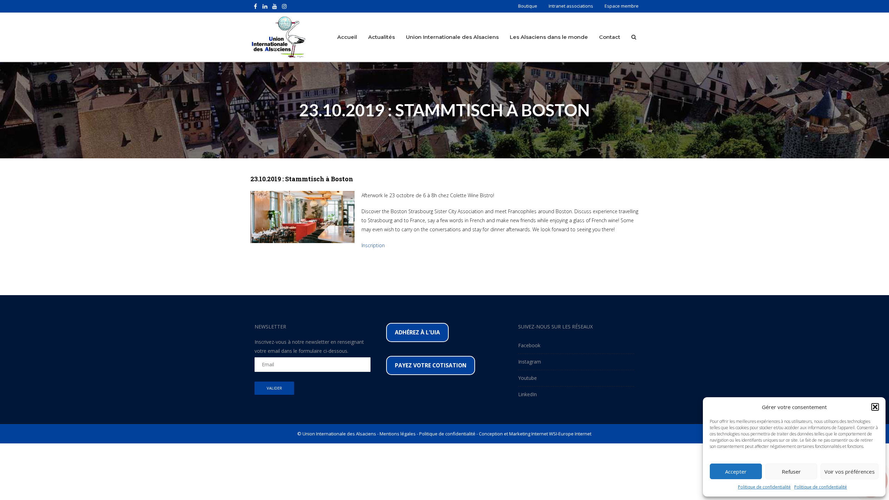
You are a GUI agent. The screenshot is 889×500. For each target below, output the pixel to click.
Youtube (527, 378)
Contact (609, 37)
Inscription (373, 245)
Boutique (527, 6)
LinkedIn (527, 394)
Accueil (347, 37)
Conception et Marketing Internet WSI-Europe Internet (535, 434)
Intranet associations (571, 6)
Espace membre (622, 6)
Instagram (529, 361)
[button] (875, 406)
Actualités (381, 37)
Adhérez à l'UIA (417, 332)
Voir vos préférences (849, 471)
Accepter (736, 471)
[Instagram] (284, 6)
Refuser (791, 471)
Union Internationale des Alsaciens (452, 37)
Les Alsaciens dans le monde (549, 37)
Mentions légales (398, 434)
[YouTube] (275, 6)
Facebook (529, 345)
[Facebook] (255, 6)
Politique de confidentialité (764, 487)
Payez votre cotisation (430, 365)
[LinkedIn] (265, 6)
